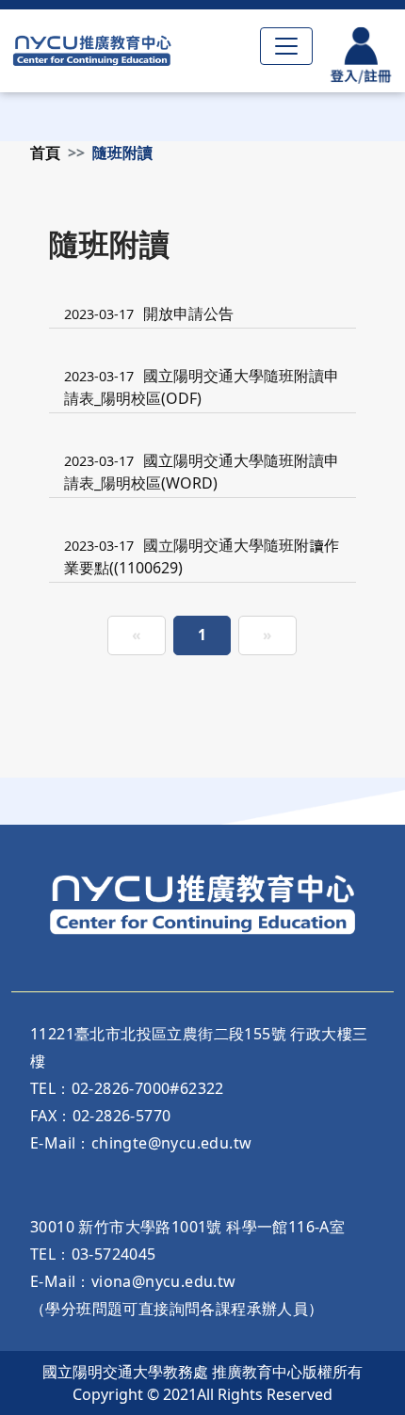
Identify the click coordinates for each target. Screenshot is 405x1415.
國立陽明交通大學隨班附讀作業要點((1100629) (201, 556)
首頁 (45, 152)
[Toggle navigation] (286, 46)
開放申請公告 (149, 313)
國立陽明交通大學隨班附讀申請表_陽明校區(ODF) (201, 387)
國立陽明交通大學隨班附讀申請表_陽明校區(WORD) (201, 471)
